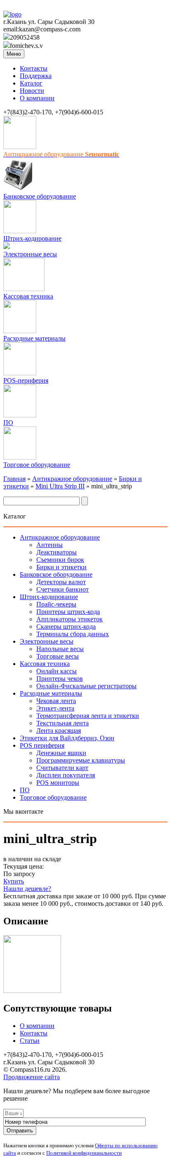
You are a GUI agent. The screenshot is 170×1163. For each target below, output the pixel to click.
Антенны (49, 544)
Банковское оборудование (39, 196)
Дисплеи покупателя (65, 775)
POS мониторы (57, 782)
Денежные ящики (61, 752)
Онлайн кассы (56, 671)
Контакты (33, 68)
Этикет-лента (55, 708)
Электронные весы (30, 254)
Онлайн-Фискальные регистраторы (86, 685)
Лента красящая (58, 730)
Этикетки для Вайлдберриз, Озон (67, 737)
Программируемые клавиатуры (80, 760)
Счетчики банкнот (62, 589)
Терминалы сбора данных (72, 633)
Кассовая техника (28, 296)
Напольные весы (60, 648)
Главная (14, 478)
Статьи (30, 1040)
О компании (37, 98)
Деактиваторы (56, 552)
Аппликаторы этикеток (69, 619)
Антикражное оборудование (72, 478)
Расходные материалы (34, 338)
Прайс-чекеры (56, 604)
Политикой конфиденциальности (84, 1153)
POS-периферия (25, 380)
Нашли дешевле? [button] (27, 888)
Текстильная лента (62, 723)
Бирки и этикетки (61, 567)
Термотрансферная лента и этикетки (87, 715)
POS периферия (42, 745)
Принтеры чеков (59, 678)
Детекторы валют (61, 581)
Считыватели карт (62, 767)
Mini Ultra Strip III (60, 486)
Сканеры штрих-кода (66, 626)
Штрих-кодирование (32, 238)
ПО (8, 422)
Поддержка (36, 75)
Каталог (31, 83)
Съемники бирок (60, 559)
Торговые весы (57, 656)
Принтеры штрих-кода (68, 611)
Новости (32, 90)
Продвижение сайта (31, 1076)
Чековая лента (56, 700)
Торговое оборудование (36, 464)
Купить (13, 881)
